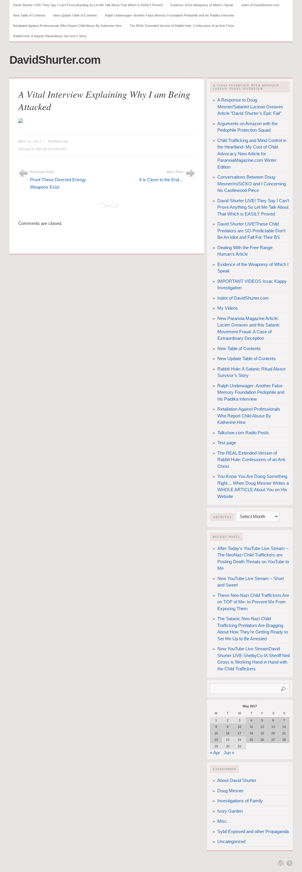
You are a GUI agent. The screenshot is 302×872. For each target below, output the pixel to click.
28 (284, 740)
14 (284, 727)
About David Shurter (236, 780)
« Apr (215, 752)
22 (216, 740)
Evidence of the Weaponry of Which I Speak (201, 5)
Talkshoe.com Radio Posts (243, 432)
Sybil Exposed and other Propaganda (253, 831)
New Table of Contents (29, 15)
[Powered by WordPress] (281, 863)
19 (262, 733)
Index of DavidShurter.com (260, 5)
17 (239, 733)
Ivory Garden (230, 811)
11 (251, 727)
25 (251, 740)
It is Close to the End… (161, 179)
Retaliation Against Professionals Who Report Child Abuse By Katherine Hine (67, 25)
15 (216, 733)
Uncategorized (51, 149)
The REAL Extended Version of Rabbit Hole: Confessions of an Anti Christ (181, 25)
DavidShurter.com (55, 60)
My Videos (227, 308)
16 (227, 733)
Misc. (222, 821)
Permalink (58, 141)
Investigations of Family (240, 800)
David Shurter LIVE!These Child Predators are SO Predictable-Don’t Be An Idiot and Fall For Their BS (251, 230)
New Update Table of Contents (75, 15)
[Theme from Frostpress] (290, 863)
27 (273, 740)
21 (284, 733)
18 (251, 733)
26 (262, 740)
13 (273, 727)
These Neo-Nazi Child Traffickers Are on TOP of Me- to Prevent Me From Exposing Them (253, 602)
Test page (226, 442)
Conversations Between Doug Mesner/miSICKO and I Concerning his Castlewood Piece (251, 183)
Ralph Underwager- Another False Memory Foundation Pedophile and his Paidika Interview (169, 15)
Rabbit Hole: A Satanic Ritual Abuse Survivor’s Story (50, 36)
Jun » (229, 752)
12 (262, 727)
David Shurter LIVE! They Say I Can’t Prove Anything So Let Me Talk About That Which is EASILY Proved (88, 5)
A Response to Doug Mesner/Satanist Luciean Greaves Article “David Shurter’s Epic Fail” (250, 106)
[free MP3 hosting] (20, 121)
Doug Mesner (230, 790)
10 (239, 727)
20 (273, 733)
